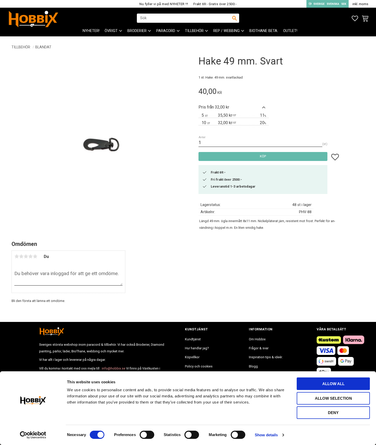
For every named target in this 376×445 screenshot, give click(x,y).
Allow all (333, 384)
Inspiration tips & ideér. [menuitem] (266, 357)
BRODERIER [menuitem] (137, 31)
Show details (266, 435)
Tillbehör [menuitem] (194, 31)
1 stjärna (16, 256)
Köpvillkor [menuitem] (192, 357)
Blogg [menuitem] (253, 366)
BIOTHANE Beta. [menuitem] (263, 31)
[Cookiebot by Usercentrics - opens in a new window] (33, 435)
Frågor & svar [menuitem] (259, 348)
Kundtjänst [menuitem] (193, 339)
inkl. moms (360, 4)
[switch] (147, 435)
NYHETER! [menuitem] (91, 31)
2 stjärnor (21, 256)
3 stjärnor (26, 256)
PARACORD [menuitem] (165, 31)
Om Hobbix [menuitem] (257, 339)
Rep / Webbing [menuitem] (226, 31)
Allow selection (333, 398)
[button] (355, 18)
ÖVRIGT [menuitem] (111, 31)
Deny (333, 412)
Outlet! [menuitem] (290, 31)
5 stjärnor (35, 256)
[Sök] (234, 18)
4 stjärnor (30, 256)
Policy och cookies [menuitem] (199, 366)
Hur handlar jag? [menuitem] (197, 348)
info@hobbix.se (113, 368)
